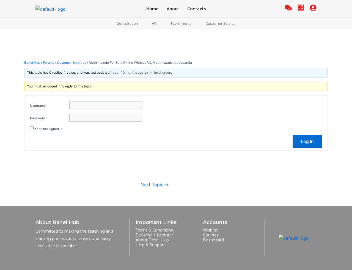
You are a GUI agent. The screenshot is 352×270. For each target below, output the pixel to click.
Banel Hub (32, 62)
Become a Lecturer (154, 235)
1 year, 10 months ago (127, 72)
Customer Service (220, 23)
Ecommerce (181, 23)
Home (152, 8)
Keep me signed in (48, 129)
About (173, 8)
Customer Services (71, 62)
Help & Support (150, 245)
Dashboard (213, 240)
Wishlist (210, 230)
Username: (38, 105)
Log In (307, 141)
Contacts (196, 8)
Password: (38, 118)
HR (154, 23)
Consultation (127, 23)
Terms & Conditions (154, 230)
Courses (210, 235)
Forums (48, 62)
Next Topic (155, 184)
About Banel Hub (152, 240)
